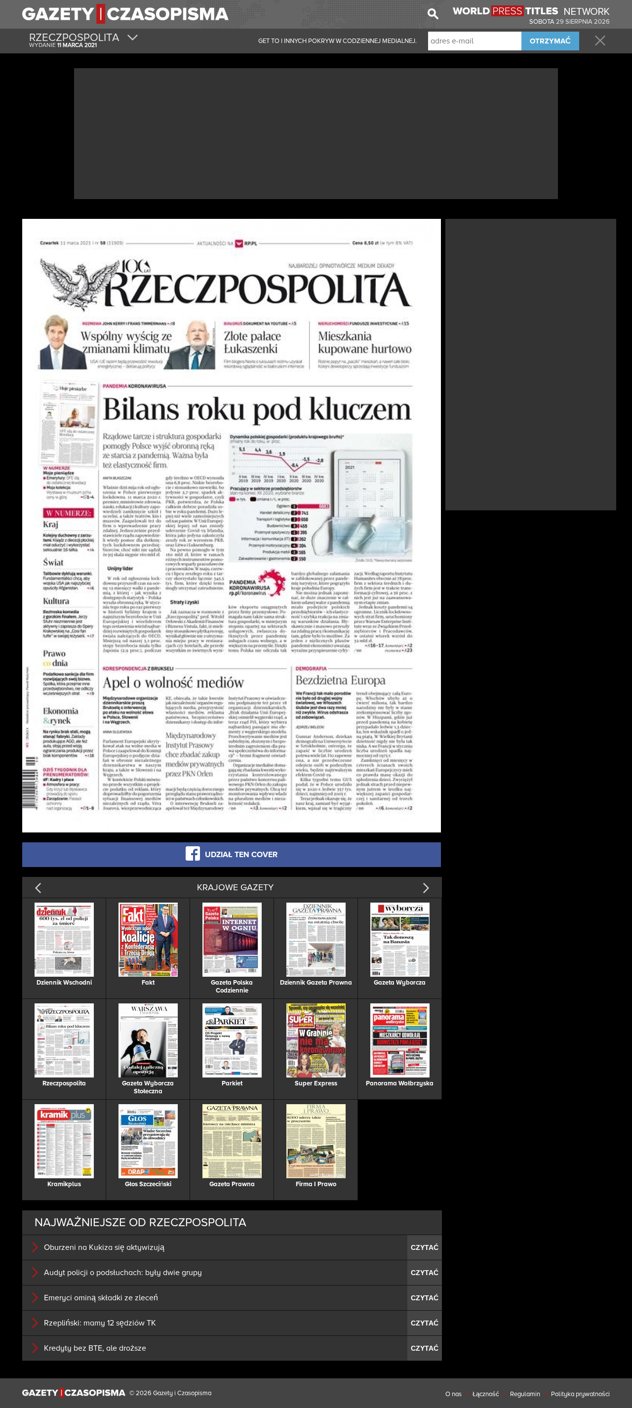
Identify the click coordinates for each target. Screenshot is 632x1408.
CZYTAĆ (424, 1247)
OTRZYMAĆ (550, 41)
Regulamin (525, 1394)
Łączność (486, 1394)
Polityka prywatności (580, 1394)
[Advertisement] (316, 132)
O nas (453, 1394)
